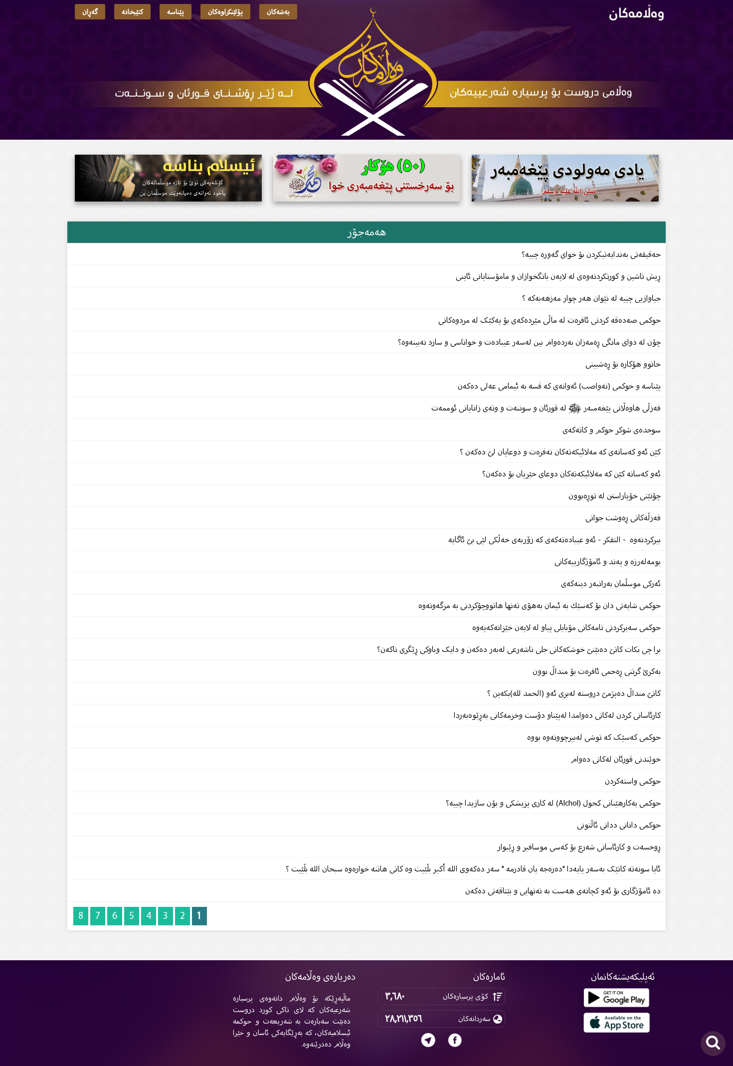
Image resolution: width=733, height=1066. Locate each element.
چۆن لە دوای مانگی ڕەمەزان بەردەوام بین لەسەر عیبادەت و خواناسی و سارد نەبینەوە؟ (529, 342)
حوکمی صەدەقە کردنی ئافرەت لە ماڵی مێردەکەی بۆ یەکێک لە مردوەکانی (549, 320)
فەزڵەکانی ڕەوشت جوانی (622, 517)
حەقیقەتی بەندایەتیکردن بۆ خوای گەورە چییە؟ (591, 254)
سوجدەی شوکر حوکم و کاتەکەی (611, 430)
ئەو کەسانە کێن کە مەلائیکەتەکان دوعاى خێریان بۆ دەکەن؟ (571, 473)
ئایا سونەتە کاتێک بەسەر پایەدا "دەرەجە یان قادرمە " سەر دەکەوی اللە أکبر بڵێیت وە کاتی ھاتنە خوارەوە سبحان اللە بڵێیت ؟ (473, 868)
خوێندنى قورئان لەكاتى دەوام (615, 759)
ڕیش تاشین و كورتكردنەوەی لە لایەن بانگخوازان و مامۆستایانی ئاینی (558, 276)
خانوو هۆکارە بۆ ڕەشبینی (623, 364)
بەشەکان (278, 11)
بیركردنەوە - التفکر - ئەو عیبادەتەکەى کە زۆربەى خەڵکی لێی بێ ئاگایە (554, 539)
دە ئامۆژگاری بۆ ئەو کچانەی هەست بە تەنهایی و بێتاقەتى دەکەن (563, 890)
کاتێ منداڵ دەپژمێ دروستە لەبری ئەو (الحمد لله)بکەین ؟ (574, 693)
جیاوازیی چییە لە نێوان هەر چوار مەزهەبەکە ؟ (591, 298)
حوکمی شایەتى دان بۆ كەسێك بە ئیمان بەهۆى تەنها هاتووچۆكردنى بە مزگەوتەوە (539, 605)
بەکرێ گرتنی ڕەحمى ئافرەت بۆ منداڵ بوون (597, 671)
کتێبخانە (132, 11)
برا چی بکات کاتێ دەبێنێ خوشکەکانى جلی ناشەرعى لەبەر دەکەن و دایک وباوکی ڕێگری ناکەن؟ (519, 649)
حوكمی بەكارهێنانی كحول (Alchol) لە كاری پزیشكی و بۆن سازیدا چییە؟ (553, 803)
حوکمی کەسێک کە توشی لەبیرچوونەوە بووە (594, 737)
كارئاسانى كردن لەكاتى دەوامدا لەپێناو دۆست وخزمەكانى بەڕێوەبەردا (557, 715)
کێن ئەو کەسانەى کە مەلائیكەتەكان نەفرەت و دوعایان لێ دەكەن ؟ (560, 451)
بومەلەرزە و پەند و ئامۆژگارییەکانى (607, 561)
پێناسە (175, 11)
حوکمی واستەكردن (633, 781)
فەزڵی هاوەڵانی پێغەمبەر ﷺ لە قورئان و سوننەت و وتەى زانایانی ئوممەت (546, 408)
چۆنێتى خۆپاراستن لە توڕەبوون (614, 495)
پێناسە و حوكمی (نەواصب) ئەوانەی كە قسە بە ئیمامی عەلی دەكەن (559, 386)
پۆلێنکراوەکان (225, 11)
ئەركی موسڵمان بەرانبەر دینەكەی (611, 583)
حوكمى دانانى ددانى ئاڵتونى (619, 825)
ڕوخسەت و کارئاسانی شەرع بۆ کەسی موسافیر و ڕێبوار (579, 847)
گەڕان (90, 11)
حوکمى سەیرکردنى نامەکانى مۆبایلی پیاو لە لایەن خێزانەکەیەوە (566, 627)
